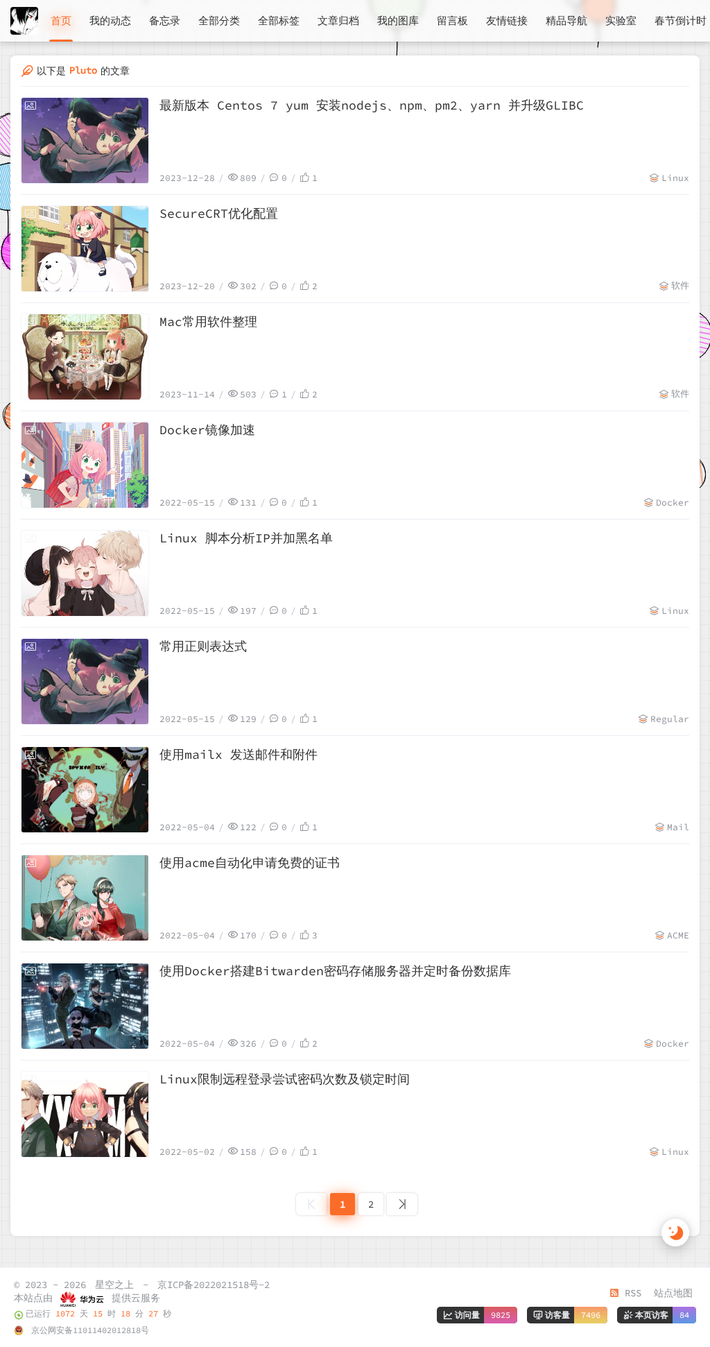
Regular (669, 719)
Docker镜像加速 (207, 430)
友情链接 (507, 20)
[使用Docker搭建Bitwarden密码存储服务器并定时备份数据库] (85, 1006)
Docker (672, 502)
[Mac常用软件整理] (85, 357)
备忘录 (164, 20)
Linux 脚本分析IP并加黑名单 (246, 538)
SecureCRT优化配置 (218, 213)
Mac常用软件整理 (208, 321)
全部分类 (219, 20)
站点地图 (673, 1293)
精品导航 (566, 20)
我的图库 (398, 20)
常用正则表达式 (203, 646)
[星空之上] (24, 21)
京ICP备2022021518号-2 (213, 1284)
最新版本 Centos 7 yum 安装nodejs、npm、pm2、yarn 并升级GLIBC (371, 105)
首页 (61, 20)
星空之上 (114, 1284)
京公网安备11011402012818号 (87, 1330)
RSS (630, 1293)
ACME (678, 935)
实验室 (621, 20)
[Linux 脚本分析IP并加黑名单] (85, 573)
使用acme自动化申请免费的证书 (249, 862)
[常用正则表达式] (85, 681)
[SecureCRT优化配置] (85, 248)
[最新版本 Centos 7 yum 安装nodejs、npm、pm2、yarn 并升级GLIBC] (85, 140)
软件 (680, 285)
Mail (678, 827)
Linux (675, 178)
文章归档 (338, 20)
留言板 (452, 20)
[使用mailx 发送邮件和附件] (85, 789)
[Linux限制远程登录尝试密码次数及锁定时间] (85, 1114)
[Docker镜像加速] (85, 465)
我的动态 (110, 20)
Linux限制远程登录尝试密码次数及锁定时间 (284, 1079)
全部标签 (279, 20)
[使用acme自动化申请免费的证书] (85, 898)
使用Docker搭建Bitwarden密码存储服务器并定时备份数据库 (335, 971)
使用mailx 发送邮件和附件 (238, 754)
